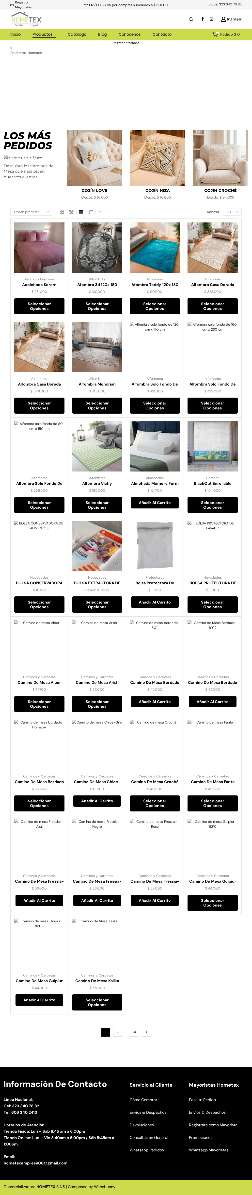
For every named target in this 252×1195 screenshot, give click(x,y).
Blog (102, 34)
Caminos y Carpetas (39, 677)
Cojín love (95, 190)
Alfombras (97, 279)
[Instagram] (211, 19)
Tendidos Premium (39, 279)
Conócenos (130, 34)
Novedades (39, 577)
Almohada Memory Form (155, 483)
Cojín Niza (157, 190)
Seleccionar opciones (39, 306)
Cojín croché (220, 190)
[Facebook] (203, 19)
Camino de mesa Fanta (213, 781)
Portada (133, 43)
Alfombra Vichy (97, 483)
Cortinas (212, 478)
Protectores (155, 577)
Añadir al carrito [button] (155, 502)
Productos (42, 34)
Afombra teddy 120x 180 (154, 284)
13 (134, 1032)
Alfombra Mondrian (97, 384)
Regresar (120, 43)
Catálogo (77, 34)
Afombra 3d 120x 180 (97, 284)
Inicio (15, 34)
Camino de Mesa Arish (97, 682)
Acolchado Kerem (39, 284)
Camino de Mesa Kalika (97, 980)
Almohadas (155, 478)
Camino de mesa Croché (155, 781)
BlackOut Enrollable (213, 483)
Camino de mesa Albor (39, 682)
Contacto (162, 34)
